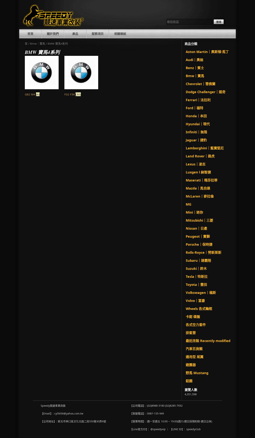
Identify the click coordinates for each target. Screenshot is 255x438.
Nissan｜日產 (196, 228)
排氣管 (191, 332)
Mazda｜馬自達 (198, 188)
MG (188, 204)
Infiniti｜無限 (196, 132)
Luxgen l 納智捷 (198, 172)
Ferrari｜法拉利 (198, 100)
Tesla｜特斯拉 (197, 276)
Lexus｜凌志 (196, 164)
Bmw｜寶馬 (37, 43)
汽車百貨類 (194, 349)
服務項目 (98, 34)
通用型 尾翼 (194, 357)
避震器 (191, 365)
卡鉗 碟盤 (193, 316)
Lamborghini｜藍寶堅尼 (205, 148)
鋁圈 (189, 381)
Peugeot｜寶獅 (198, 236)
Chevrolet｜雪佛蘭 (200, 84)
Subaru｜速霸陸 (198, 260)
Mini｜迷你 (194, 212)
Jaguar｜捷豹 (196, 140)
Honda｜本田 (196, 116)
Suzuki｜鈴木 (196, 268)
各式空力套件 (196, 324)
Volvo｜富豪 (195, 300)
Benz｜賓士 (195, 68)
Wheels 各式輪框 (199, 308)
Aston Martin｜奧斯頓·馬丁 (207, 51)
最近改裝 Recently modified (208, 340)
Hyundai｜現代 (198, 124)
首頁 (30, 34)
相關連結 (120, 34)
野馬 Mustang (197, 373)
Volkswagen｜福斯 (201, 292)
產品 (75, 34)
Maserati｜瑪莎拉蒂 (201, 180)
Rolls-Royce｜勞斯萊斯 (203, 252)
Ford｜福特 (194, 108)
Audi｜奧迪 (194, 60)
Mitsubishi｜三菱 (199, 220)
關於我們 (53, 34)
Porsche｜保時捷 (199, 244)
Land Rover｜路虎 (200, 156)
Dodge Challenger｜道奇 (206, 92)
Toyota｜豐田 (196, 284)
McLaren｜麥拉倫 (200, 196)
